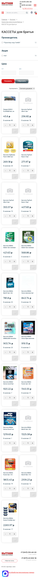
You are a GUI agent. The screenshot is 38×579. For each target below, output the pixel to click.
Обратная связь (9, 560)
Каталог (13, 19)
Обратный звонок (28, 8)
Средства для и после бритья (12, 22)
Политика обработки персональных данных (19, 572)
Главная (4, 19)
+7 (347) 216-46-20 (26, 2)
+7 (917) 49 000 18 (25, 6)
